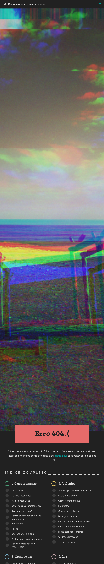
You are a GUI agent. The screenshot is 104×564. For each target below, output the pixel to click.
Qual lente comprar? (22, 511)
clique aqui (60, 455)
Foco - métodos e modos (71, 526)
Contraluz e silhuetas (69, 511)
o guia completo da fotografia (26, 4)
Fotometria (63, 506)
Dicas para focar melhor (70, 531)
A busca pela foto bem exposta (74, 490)
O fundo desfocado (68, 536)
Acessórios (17, 523)
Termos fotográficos (22, 495)
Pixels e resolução (21, 500)
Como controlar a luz (69, 500)
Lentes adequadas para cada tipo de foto (26, 517)
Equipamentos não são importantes (23, 545)
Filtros (15, 528)
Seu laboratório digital (23, 534)
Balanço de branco (68, 516)
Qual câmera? (18, 490)
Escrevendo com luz (68, 495)
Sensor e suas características (26, 506)
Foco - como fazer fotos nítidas (74, 521)
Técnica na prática (67, 542)
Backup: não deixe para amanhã (28, 539)
